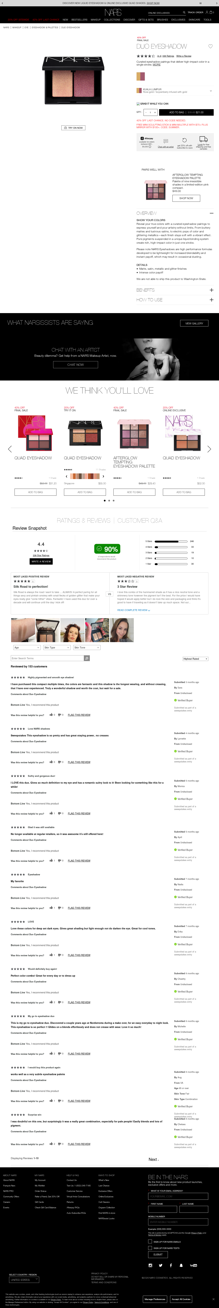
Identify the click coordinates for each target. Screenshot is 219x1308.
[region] (109, 1299)
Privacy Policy (196, 1233)
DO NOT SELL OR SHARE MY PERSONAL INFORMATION (109, 1277)
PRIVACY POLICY (99, 1273)
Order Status (40, 1191)
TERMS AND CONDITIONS (104, 1282)
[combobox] (167, 12)
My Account (40, 1180)
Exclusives (178, 19)
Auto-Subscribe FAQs (76, 1213)
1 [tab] (104, 500)
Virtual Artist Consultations (78, 1196)
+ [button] (155, 112)
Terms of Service (155, 1235)
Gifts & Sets (146, 19)
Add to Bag (186, 112)
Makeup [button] (96, 19)
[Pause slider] (200, 3)
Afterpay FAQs (73, 1207)
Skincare (194, 19)
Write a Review (183, 55)
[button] (207, 12)
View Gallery (194, 323)
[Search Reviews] (87, 658)
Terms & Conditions (101, 1302)
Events (6, 1207)
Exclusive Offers (105, 1191)
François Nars (9, 1185)
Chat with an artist (166, 147)
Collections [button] (112, 19)
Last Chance (104, 1185)
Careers (6, 1202)
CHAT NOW (75, 364)
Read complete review (132, 610)
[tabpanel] (35, 450)
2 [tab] (109, 500)
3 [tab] (113, 500)
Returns (70, 1202)
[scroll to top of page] (213, 1282)
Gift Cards (39, 1202)
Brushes (162, 19)
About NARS (9, 1180)
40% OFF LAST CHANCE (46, 19)
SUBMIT (158, 1254)
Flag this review (79, 715)
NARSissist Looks (106, 1218)
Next (154, 1159)
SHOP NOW (186, 198)
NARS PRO (8, 1191)
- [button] (145, 112)
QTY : (139, 112)
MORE (156, 64)
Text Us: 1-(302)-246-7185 (79, 1185)
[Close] (213, 1299)
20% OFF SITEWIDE (18, 19)
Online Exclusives (106, 1196)
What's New (104, 1180)
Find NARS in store (107, 1213)
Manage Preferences (155, 1299)
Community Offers (11, 1196)
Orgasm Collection (107, 1207)
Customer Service (74, 1191)
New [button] (65, 19)
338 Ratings (168, 56)
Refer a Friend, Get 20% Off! (47, 1196)
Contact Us (72, 1180)
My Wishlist (40, 1185)
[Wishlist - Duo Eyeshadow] (210, 47)
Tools (207, 19)
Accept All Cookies (181, 1299)
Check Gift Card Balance (45, 1207)
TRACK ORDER (195, 12)
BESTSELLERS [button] (79, 19)
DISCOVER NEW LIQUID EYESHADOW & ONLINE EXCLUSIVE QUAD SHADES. (109, 3)
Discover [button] (129, 19)
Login (200, 144)
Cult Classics (104, 1202)
